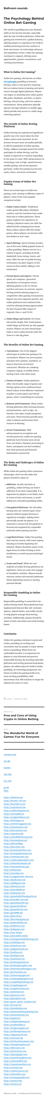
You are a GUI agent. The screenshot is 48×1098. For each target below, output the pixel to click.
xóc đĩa (7, 761)
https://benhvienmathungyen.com (20, 969)
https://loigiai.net (12, 1018)
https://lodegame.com (14, 929)
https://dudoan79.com (14, 886)
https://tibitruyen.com (14, 1048)
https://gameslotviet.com (16, 909)
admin (9, 699)
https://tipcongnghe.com (15, 1054)
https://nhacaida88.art (14, 889)
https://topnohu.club (13, 833)
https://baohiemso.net (14, 959)
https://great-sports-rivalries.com (20, 1001)
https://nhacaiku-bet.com (16, 899)
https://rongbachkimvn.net (16, 817)
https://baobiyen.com (14, 955)
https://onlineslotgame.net (16, 810)
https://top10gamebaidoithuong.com (21, 939)
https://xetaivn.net (13, 1084)
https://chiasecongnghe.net (17, 975)
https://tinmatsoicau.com (16, 827)
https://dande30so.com (15, 880)
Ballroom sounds (15, 8)
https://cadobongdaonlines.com (19, 860)
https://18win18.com (13, 797)
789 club (8, 774)
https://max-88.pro (13, 932)
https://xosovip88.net (14, 814)
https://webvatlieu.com (15, 1074)
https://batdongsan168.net (16, 962)
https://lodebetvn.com (14, 926)
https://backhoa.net (13, 952)
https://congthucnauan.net (16, 988)
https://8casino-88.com (15, 800)
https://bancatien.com (14, 847)
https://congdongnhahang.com (18, 982)
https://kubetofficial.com (15, 922)
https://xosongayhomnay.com (18, 853)
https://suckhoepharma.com (17, 1031)
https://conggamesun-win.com (18, 876)
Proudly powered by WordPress (30, 1093)
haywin (7, 768)
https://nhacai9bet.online (16, 936)
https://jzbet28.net (13, 916)
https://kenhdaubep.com (15, 1008)
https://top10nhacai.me (15, 807)
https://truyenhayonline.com (17, 1064)
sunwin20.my (10, 754)
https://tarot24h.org (13, 1038)
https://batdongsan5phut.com (18, 965)
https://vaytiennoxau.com (16, 1071)
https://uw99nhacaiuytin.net (17, 863)
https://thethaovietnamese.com (19, 1041)
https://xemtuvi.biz (13, 1081)
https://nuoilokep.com (14, 942)
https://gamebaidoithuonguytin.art (20, 896)
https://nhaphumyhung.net (17, 1021)
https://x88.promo (12, 870)
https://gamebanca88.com (16, 903)
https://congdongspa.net (15, 985)
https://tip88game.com (15, 883)
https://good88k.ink (13, 912)
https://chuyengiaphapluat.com (18, 978)
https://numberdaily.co (14, 1025)
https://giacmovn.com (14, 995)
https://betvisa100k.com (15, 972)
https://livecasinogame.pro (16, 919)
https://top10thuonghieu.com (18, 1057)
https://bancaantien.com (15, 830)
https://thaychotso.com (15, 945)
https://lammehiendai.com (16, 1015)
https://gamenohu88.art (15, 906)
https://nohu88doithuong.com (18, 837)
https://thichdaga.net (14, 820)
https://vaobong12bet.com (16, 856)
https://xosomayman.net (15, 840)
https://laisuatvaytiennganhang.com (21, 1011)
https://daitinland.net (14, 992)
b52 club (8, 781)
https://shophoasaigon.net (16, 1028)
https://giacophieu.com (15, 998)
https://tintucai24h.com (15, 1051)
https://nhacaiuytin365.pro (16, 866)
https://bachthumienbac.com (17, 850)
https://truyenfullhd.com (15, 1061)
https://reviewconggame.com (17, 824)
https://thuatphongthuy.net (17, 1044)
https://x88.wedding (13, 843)
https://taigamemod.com (15, 1034)
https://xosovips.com (14, 873)
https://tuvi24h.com (13, 1067)
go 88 (6, 787)
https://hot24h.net (13, 1005)
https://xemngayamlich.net (17, 1077)
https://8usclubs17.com (14, 804)
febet (6, 791)
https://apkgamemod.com (16, 949)
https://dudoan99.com (14, 893)
